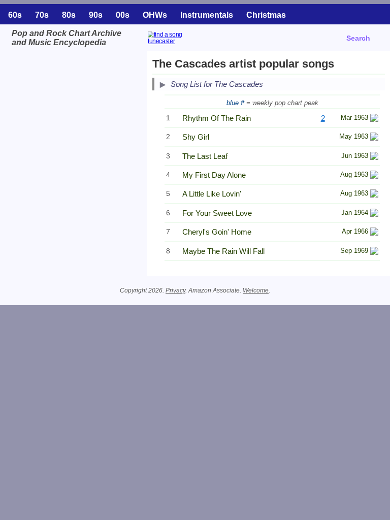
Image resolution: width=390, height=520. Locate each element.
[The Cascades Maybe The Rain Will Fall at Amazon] (374, 252)
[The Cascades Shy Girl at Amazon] (374, 138)
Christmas (266, 15)
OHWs (155, 15)
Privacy (175, 290)
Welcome (256, 290)
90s (96, 15)
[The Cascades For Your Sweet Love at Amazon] (374, 214)
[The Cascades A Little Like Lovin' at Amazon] (374, 194)
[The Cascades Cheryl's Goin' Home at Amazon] (374, 233)
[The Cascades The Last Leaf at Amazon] (374, 157)
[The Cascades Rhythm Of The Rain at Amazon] (374, 119)
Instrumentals (206, 15)
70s (42, 15)
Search (358, 38)
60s (15, 15)
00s (122, 15)
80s (69, 15)
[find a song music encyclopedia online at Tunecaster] (191, 45)
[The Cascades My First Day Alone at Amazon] (374, 176)
